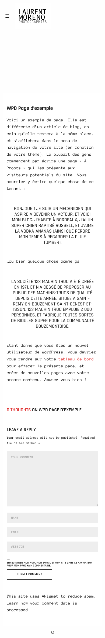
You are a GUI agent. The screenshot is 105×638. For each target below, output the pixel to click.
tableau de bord (76, 359)
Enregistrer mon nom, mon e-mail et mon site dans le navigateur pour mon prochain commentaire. (50, 564)
